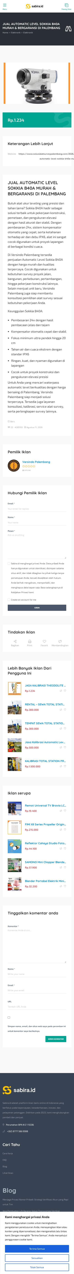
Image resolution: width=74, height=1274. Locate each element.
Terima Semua (37, 1248)
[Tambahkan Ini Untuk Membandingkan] (61, 691)
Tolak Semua (37, 1267)
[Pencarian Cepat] (68, 29)
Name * (11, 517)
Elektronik (15, 32)
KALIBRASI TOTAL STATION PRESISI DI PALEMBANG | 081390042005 (45, 761)
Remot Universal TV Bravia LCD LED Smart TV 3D (45, 805)
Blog (5, 1166)
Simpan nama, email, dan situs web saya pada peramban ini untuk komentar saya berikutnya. (37, 1028)
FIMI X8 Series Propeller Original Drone (45, 824)
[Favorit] (65, 691)
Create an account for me (23, 599)
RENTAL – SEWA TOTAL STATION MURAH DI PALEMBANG (45, 704)
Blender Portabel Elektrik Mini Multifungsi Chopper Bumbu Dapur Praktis (45, 881)
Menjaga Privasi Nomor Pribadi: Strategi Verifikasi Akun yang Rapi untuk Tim (35, 1202)
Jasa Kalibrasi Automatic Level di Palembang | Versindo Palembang (45, 742)
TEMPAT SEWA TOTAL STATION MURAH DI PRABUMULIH (45, 723)
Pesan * (11, 531)
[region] (37, 1243)
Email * (11, 503)
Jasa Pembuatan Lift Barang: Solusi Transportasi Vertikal (31, 1210)
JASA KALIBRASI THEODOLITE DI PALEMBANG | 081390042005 (45, 685)
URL (10, 1001)
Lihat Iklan (8, 1173)
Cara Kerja (8, 1153)
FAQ (5, 1159)
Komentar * (13, 926)
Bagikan (15, 645)
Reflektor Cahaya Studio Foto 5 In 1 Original (45, 843)
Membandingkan (60, 645)
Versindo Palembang (36, 462)
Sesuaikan (37, 1257)
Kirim (37, 608)
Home (5, 32)
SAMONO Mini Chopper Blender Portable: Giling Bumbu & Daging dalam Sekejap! (45, 862)
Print (29, 645)
